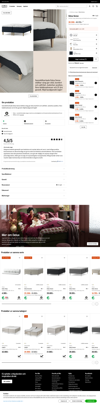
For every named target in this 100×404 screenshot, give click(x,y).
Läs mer (82, 63)
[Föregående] (93, 303)
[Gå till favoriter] (93, 6)
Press (36, 382)
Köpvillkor (54, 390)
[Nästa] (96, 303)
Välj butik (94, 67)
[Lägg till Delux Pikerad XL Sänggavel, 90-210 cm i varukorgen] (96, 83)
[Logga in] (89, 6)
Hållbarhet (38, 380)
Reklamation (71, 378)
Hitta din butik (55, 376)
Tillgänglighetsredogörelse (75, 390)
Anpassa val (64, 401)
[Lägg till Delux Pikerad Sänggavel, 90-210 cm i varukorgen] (96, 118)
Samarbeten (38, 384)
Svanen (5, 123)
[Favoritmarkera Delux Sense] (96, 59)
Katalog (87, 380)
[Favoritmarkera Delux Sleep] (19, 258)
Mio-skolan (38, 388)
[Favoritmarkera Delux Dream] (64, 258)
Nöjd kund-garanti (28, 123)
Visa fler (83, 127)
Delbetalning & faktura (57, 384)
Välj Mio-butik (94, 1)
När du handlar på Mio (57, 388)
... (68, 12)
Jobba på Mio (38, 378)
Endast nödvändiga (77, 401)
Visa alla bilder (6, 12)
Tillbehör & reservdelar (74, 380)
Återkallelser (71, 382)
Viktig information (73, 384)
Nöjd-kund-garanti (73, 386)
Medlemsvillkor (89, 378)
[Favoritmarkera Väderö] (19, 316)
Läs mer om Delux (92, 244)
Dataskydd (37, 386)
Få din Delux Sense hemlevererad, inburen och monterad (83, 72)
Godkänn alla (91, 401)
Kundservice (71, 376)
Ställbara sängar (74, 12)
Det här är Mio (38, 376)
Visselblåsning (38, 390)
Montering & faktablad (74, 388)
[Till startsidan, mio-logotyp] (4, 6)
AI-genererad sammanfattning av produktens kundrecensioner (19, 161)
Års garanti (48, 123)
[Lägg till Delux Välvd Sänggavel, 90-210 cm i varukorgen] (96, 95)
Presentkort (55, 386)
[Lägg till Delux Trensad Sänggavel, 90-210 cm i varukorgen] (96, 107)
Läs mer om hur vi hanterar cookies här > (13, 401)
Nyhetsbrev (88, 382)
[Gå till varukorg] (96, 6)
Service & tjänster (56, 378)
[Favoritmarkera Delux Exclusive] (42, 258)
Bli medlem (7, 381)
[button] (50, 30)
